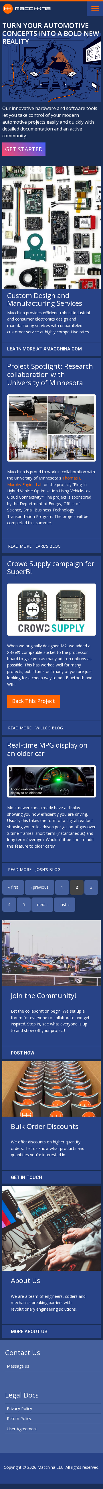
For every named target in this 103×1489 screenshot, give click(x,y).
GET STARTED (24, 149)
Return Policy (19, 1418)
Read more (19, 546)
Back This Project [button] (33, 700)
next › (42, 904)
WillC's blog (49, 728)
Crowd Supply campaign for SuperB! (50, 567)
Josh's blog (47, 869)
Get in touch (26, 1177)
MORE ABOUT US (29, 1331)
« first (13, 887)
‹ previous (40, 887)
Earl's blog (48, 546)
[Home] (26, 8)
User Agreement (22, 1428)
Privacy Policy (19, 1408)
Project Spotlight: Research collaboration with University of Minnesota (50, 374)
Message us (18, 1366)
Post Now (22, 1053)
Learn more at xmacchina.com (44, 349)
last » (65, 904)
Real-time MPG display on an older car (47, 749)
